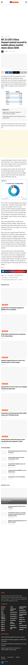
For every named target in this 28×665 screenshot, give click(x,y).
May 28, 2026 (4, 443)
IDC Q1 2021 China (13, 277)
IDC (5, 275)
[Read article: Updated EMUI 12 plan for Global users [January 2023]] (4, 459)
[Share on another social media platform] (23, 72)
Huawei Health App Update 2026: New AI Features (13, 637)
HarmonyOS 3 (13, 614)
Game (11, 607)
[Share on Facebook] (8, 72)
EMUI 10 (3, 615)
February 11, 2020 (12, 473)
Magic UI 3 (21, 617)
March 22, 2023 (11, 467)
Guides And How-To (13, 609)
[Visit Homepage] (14, 2)
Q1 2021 (20, 279)
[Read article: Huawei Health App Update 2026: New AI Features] (4, 452)
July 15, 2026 (11, 454)
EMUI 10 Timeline (3, 617)
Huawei (12, 162)
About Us (3, 657)
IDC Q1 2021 (4, 277)
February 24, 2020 (12, 524)
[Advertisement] (14, 20)
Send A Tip (3, 658)
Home (2, 36)
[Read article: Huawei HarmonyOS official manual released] (4, 508)
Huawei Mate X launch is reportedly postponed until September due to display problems (17, 514)
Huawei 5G (12, 625)
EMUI (2, 613)
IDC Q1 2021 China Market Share (9, 279)
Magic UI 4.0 (22, 621)
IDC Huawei (10, 275)
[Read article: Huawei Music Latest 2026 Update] (4, 478)
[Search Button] (26, 2)
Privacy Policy (10, 657)
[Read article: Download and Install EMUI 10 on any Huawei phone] (4, 472)
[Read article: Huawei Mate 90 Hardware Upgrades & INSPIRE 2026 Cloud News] (14, 297)
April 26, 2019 (11, 517)
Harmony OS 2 (13, 612)
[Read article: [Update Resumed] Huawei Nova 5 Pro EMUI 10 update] (4, 522)
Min (7, 51)
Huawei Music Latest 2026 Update (16, 477)
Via (2, 267)
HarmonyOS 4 (13, 616)
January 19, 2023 (11, 460)
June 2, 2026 (4, 364)
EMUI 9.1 (3, 630)
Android (3, 607)
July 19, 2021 (11, 509)
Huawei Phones (23, 612)
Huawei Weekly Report (23, 615)
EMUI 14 (3, 628)
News (20, 623)
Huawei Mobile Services (22, 607)
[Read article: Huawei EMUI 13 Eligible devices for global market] (4, 465)
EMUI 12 (3, 624)
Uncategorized (23, 627)
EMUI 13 (3, 626)
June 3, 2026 (4, 338)
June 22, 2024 (5, 502)
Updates (21, 629)
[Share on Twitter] (16, 72)
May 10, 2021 (12, 51)
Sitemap (18, 657)
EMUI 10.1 (3, 620)
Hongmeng (13, 620)
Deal (2, 611)
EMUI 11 (3, 622)
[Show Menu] (2, 2)
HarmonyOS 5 (13, 618)
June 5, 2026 (4, 311)
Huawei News (7, 36)
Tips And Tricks (23, 625)
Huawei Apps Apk (13, 628)
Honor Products (12, 623)
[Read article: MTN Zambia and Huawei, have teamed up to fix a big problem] (14, 323)
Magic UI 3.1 (22, 619)
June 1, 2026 (4, 417)
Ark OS (2, 609)
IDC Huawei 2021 (19, 275)
